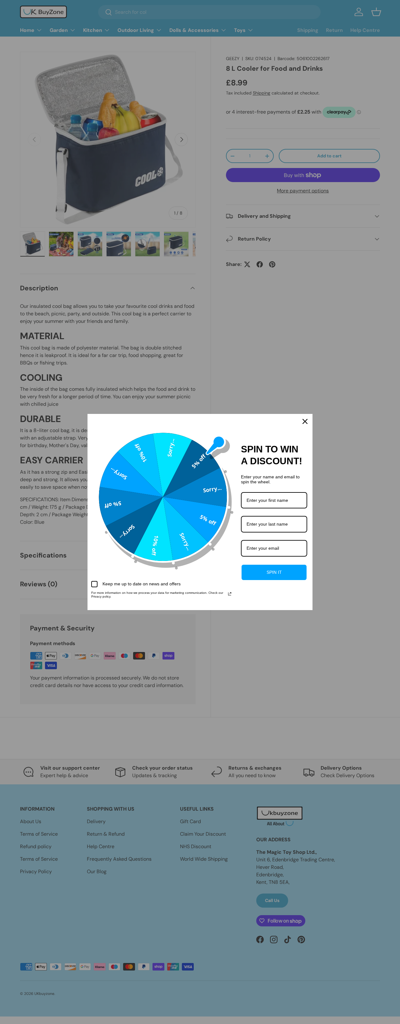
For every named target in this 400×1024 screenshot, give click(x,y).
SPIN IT (274, 572)
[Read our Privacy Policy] (229, 594)
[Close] (305, 421)
